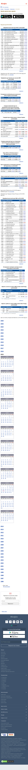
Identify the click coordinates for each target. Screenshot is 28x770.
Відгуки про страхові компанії (6, 724)
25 (12, 364)
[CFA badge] (18, 735)
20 (3, 364)
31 (10, 366)
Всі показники (5, 7)
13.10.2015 (11, 191)
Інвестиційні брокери (5, 660)
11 (12, 361)
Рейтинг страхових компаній (6, 726)
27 (3, 366)
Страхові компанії (4, 729)
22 (7, 364)
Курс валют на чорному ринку (6, 697)
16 (9, 363)
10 (10, 361)
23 (9, 364)
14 (5, 363)
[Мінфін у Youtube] (21, 621)
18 (12, 363)
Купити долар (3, 699)
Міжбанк (2, 661)
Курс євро (3, 655)
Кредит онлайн (4, 668)
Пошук (24, 641)
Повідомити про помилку (14, 645)
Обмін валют (3, 694)
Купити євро (3, 701)
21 (5, 364)
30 (9, 366)
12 (1, 363)
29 (7, 366)
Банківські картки (4, 658)
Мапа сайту (4, 611)
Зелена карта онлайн (5, 723)
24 (10, 364)
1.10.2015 (11, 74)
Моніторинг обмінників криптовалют (7, 671)
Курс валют (3, 652)
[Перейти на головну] (4, 4)
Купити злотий (3, 702)
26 (1, 366)
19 (1, 364)
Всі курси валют (6, 586)
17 (10, 363)
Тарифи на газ (3, 665)
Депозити (3, 663)
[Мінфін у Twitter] (14, 621)
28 (5, 366)
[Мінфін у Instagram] (17, 621)
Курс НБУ (2, 657)
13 (3, 363)
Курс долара (3, 653)
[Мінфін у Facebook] (6, 621)
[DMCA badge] (14, 761)
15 (7, 363)
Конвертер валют (4, 666)
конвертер (21, 91)
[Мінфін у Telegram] (10, 621)
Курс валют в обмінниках (5, 696)
